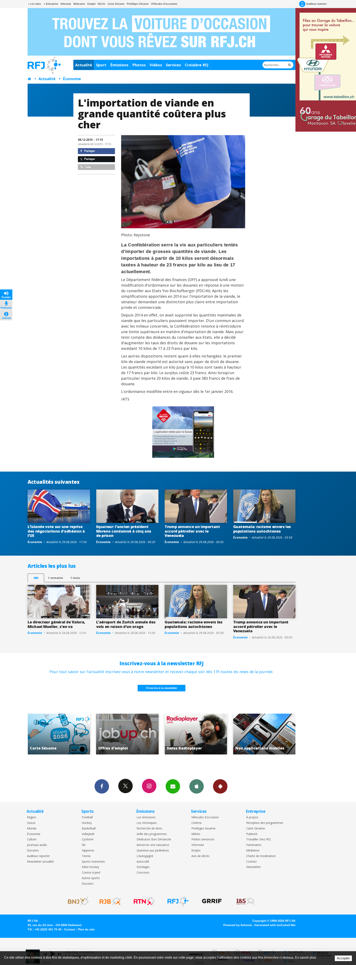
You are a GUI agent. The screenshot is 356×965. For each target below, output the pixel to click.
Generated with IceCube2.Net (274, 925)
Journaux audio (37, 845)
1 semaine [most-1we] (55, 578)
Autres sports (91, 878)
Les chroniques (147, 823)
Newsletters (173, 786)
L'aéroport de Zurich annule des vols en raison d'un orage (126, 624)
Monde (31, 828)
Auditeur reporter (38, 856)
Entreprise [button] (51, 3)
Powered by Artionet (237, 925)
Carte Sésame (116, 3)
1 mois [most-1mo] (75, 578)
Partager (89, 150)
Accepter (343, 958)
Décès (101, 3)
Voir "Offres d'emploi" (59, 734)
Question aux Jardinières (153, 850)
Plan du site (86, 929)
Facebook (102, 786)
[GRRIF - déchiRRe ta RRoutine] (211, 901)
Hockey (87, 823)
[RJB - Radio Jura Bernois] (110, 901)
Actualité (83, 64)
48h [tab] (36, 578)
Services (173, 64)
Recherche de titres (149, 828)
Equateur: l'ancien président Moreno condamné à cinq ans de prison (123, 531)
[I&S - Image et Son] (245, 901)
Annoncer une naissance (153, 845)
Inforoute (66, 3)
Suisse (31, 823)
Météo (195, 834)
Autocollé (143, 861)
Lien (87, 167)
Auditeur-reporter (316, 3)
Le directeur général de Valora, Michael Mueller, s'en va (56, 624)
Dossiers (33, 850)
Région (31, 817)
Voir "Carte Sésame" (264, 734)
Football (87, 817)
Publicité (251, 834)
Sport (101, 64)
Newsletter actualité (40, 861)
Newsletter (253, 867)
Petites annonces (202, 839)
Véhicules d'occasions (164, 3)
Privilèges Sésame (138, 3)
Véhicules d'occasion (205, 817)
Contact (251, 861)
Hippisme (88, 850)
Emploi (91, 3)
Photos (139, 64)
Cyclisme (88, 839)
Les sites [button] (35, 3)
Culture (31, 839)
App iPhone (196, 786)
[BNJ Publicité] (76, 901)
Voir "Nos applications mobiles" (196, 734)
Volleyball (88, 834)
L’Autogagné (145, 856)
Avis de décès (200, 856)
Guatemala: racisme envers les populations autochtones (262, 529)
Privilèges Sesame (203, 828)
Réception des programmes (264, 823)
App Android (220, 786)
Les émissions (146, 817)
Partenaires (253, 845)
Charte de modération (261, 856)
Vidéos (156, 64)
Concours (143, 872)
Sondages (143, 867)
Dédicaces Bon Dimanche (154, 839)
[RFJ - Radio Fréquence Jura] (178, 901)
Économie (72, 78)
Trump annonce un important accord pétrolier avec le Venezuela (192, 531)
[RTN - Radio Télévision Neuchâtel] (144, 901)
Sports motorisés (93, 861)
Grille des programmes (152, 834)
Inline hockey (90, 867)
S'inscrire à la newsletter (161, 688)
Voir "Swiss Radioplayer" (127, 734)
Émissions (119, 64)
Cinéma (196, 823)
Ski (83, 845)
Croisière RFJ (196, 64)
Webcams (79, 3)
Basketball (89, 828)
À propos (252, 817)
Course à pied (91, 872)
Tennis (86, 856)
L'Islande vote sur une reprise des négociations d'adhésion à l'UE (56, 531)
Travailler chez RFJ (258, 839)
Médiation (253, 850)
